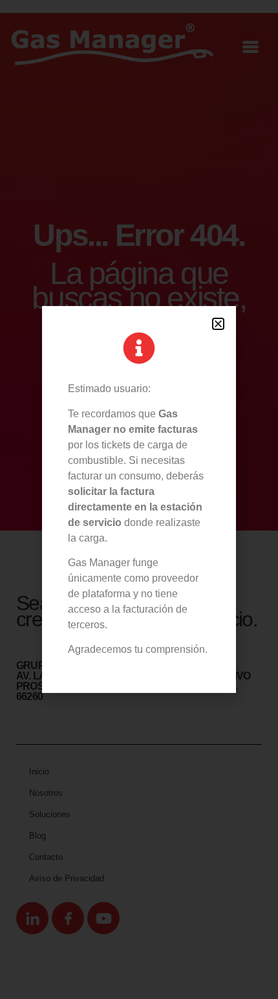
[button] (218, 324)
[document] (139, 499)
